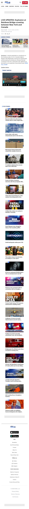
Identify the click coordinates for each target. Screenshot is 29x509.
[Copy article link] (9, 33)
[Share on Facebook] (5, 33)
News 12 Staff (4, 29)
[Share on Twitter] (7, 33)
